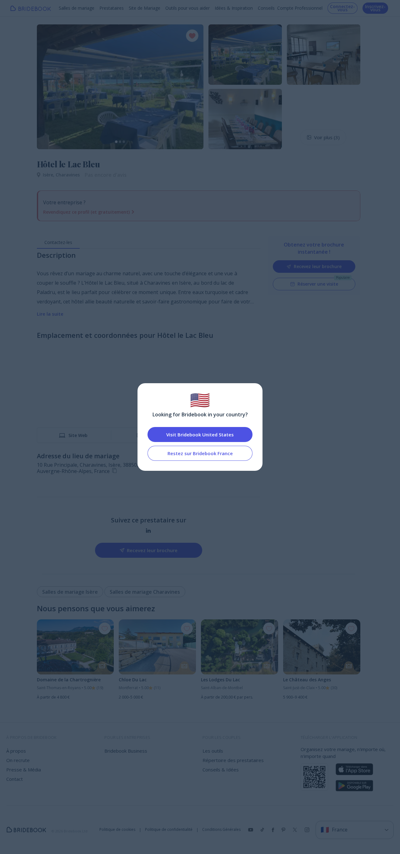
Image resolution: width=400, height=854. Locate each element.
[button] (47, 87)
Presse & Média (23, 769)
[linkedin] (148, 530)
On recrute (18, 760)
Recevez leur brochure (318, 266)
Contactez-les (58, 242)
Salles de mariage (76, 8)
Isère (49, 175)
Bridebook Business (125, 751)
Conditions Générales (221, 829)
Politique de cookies (117, 829)
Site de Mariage (144, 8)
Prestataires (111, 8)
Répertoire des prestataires (233, 760)
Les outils (212, 751)
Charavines (68, 175)
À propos (16, 751)
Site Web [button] (78, 435)
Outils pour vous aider (187, 8)
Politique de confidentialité (168, 829)
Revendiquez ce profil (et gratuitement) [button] (86, 212)
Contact (14, 779)
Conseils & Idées (220, 769)
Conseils (266, 8)
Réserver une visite (318, 284)
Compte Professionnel (299, 8)
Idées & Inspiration (234, 8)
